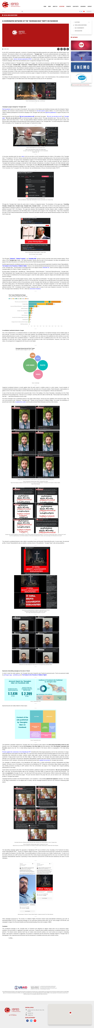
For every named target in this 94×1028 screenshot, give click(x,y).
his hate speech (41, 110)
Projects (68, 6)
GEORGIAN (89, 11)
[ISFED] (13, 1009)
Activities (61, 6)
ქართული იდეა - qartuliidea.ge (12, 674)
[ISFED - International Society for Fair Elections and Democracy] (11, 2)
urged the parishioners (50, 112)
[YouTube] (84, 11)
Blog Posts (75, 6)
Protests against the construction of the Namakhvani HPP (16, 752)
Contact (90, 6)
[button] (70, 1013)
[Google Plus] (67, 49)
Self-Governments (79, 28)
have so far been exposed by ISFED (23, 59)
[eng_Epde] (81, 78)
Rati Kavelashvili (6, 109)
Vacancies (83, 6)
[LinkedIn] (64, 49)
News (49, 6)
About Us (55, 6)
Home (45, 6)
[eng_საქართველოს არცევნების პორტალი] (81, 56)
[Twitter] (81, 11)
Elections (77, 22)
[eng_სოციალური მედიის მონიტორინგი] (81, 84)
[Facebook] (58, 49)
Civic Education (78, 30)
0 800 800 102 (30, 1013)
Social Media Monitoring (81, 25)
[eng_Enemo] (81, 67)
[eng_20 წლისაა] (81, 45)
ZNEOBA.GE (46, 267)
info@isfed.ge (30, 1015)
